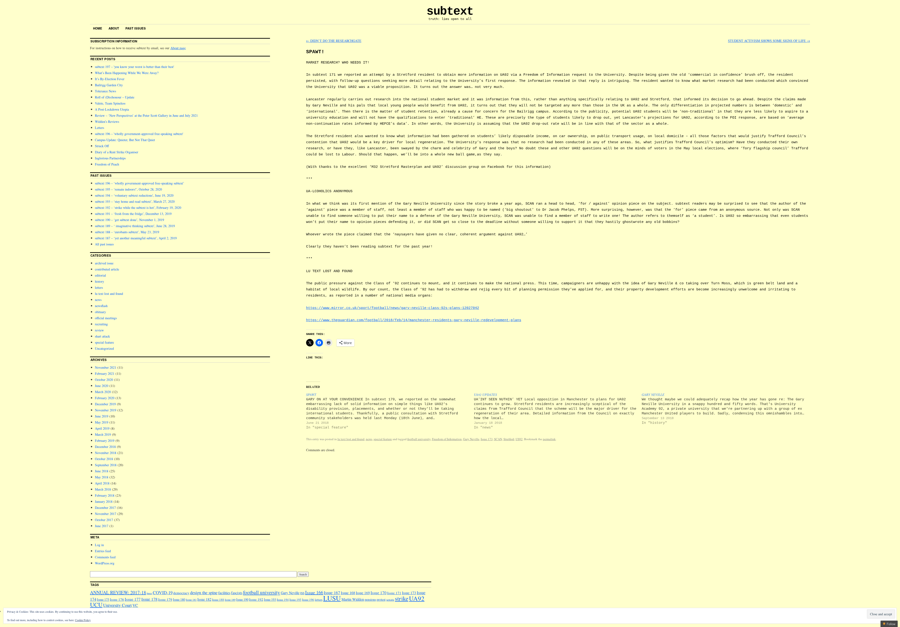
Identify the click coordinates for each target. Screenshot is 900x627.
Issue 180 (179, 599)
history (99, 281)
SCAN (498, 439)
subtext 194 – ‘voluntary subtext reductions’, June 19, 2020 (134, 195)
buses (149, 593)
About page (178, 48)
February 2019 (104, 440)
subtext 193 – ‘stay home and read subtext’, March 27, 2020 (135, 201)
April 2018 (102, 483)
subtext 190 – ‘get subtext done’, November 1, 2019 (129, 220)
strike (401, 598)
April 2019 (102, 428)
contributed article (107, 269)
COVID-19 (162, 592)
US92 (519, 439)
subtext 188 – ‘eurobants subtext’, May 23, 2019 (127, 232)
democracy (181, 592)
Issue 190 (242, 599)
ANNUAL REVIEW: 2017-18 (118, 592)
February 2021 (104, 373)
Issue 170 (378, 592)
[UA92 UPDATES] (558, 411)
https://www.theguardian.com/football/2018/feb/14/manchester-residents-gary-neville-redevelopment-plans (413, 320)
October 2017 (104, 520)
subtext (450, 11)
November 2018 (105, 453)
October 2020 (104, 379)
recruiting (101, 324)
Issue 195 (295, 599)
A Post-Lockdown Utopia (112, 109)
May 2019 (101, 422)
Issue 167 (332, 592)
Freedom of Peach (107, 164)
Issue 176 (117, 599)
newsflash (101, 306)
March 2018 (103, 489)
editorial (100, 275)
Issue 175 (103, 599)
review (99, 330)
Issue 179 (165, 599)
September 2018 (105, 465)
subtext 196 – (139, 133)
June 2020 (101, 385)
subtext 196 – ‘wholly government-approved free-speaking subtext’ (139, 183)
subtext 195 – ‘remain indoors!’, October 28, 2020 (128, 189)
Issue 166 (314, 592)
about (114, 28)
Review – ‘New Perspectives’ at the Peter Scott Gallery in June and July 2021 (146, 115)
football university (419, 439)
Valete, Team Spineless (110, 103)
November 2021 (105, 367)
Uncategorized (104, 348)
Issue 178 (149, 599)
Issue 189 (230, 599)
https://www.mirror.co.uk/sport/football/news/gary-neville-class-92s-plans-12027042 (392, 308)
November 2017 (105, 513)
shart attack (102, 336)
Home (97, 28)
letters (99, 287)
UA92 (416, 598)
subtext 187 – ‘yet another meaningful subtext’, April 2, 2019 (136, 238)
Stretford (508, 439)
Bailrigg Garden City (109, 85)
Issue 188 (218, 599)
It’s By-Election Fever (109, 79)
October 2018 (104, 459)
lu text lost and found (351, 439)
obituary (100, 312)
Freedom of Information (447, 439)
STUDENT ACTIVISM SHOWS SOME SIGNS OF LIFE (769, 40)
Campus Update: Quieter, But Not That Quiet (125, 140)
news (369, 439)
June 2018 (101, 471)
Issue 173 (487, 439)
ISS (302, 593)
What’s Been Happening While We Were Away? (126, 73)
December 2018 (105, 446)
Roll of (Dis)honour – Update (114, 97)
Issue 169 (363, 592)
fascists (236, 592)
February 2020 (104, 398)
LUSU (332, 598)
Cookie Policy (83, 620)
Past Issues (135, 28)
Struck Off (102, 146)
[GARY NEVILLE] (726, 408)
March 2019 (103, 434)
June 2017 (101, 526)
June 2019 (101, 416)
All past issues (104, 244)
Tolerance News (105, 91)
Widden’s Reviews (107, 121)
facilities (224, 592)
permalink (549, 439)
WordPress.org (104, 563)
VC (135, 605)
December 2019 (105, 404)
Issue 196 (308, 599)
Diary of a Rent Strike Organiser (116, 152)
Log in (99, 545)
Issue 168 (348, 592)
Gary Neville (471, 439)
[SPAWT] (390, 411)
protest (381, 599)
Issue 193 (270, 599)
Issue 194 (283, 599)
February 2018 (104, 495)
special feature (383, 439)
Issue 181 (191, 599)
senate (390, 599)
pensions (370, 599)
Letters (99, 127)
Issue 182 (204, 599)
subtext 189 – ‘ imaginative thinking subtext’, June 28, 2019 (135, 226)
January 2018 (103, 501)
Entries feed (103, 551)
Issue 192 (256, 599)
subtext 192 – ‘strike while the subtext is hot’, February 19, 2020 (138, 207)
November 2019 (105, 410)
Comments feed (105, 557)
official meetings (106, 318)
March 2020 (103, 392)
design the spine (204, 592)
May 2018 (101, 477)
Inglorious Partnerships (110, 158)
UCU (96, 604)
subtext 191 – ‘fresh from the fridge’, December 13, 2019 (133, 213)
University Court (117, 605)
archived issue (104, 263)
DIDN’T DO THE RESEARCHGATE (333, 40)
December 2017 (105, 507)
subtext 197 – (134, 66)
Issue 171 (394, 592)
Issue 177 (133, 599)
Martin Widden (352, 599)
